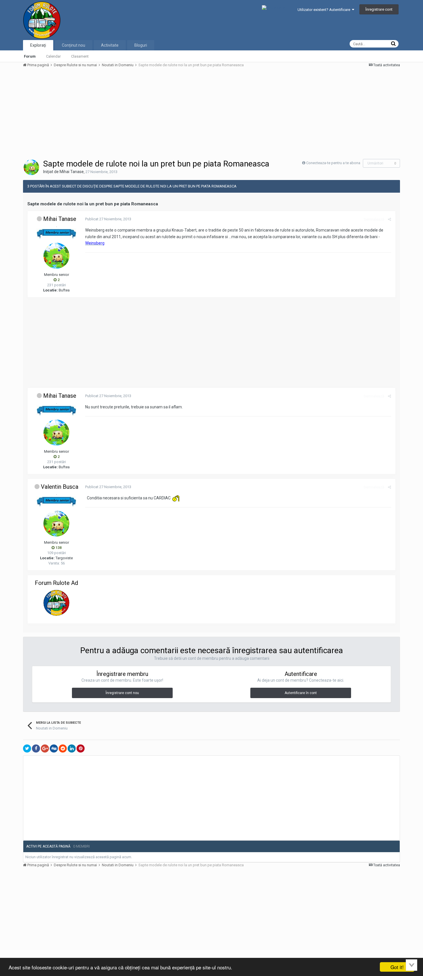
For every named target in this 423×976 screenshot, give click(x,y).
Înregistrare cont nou (122, 693)
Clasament (80, 56)
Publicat (108, 219)
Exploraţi (38, 45)
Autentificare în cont (301, 693)
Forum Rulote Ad (56, 582)
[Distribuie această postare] (389, 219)
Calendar (53, 56)
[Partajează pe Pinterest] (81, 748)
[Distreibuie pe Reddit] (63, 748)
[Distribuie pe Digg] (54, 748)
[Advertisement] (128, 113)
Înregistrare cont (378, 9)
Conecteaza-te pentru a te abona (333, 163)
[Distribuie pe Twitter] (27, 748)
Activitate (110, 45)
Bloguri (140, 45)
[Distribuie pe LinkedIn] (72, 748)
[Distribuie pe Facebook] (36, 748)
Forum (30, 56)
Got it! (397, 967)
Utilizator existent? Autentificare (325, 9)
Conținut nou (73, 45)
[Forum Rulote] (56, 603)
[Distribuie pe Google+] (45, 748)
